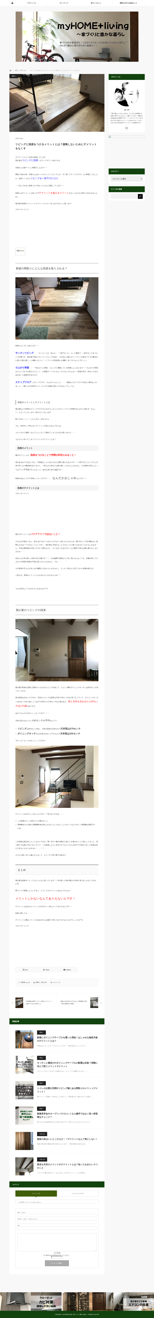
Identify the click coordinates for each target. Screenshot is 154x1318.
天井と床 (44, 982)
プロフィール (31, 3)
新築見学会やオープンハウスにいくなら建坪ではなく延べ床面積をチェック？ (67, 1115)
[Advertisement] (35, 227)
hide (22, 251)
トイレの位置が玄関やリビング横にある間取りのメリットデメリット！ (67, 1090)
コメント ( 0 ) (36, 1193)
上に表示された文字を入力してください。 (57, 1255)
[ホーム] (12, 3)
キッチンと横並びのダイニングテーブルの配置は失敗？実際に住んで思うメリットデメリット (67, 1065)
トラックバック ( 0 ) (78, 1193)
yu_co (28, 982)
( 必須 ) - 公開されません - (27, 1219)
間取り (14, 76)
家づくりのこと (96, 3)
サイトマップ (64, 3)
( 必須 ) (21, 1212)
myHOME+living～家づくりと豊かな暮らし (75, 1314)
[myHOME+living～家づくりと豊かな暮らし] (77, 61)
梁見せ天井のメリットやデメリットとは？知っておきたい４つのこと (67, 1166)
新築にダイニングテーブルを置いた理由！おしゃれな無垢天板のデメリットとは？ (67, 1039)
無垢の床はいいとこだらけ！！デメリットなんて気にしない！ (67, 1139)
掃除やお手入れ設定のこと (128, 3)
